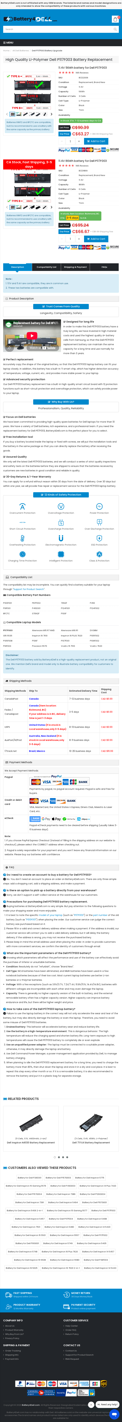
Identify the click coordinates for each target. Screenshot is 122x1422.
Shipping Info (12, 1354)
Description (17, 267)
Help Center (71, 1325)
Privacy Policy (12, 1338)
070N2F (35, 613)
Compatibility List (46, 267)
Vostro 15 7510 (68, 646)
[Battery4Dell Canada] (31, 19)
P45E (92, 603)
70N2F (64, 603)
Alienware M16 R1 (69, 630)
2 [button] (59, 1157)
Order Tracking (13, 1350)
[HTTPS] (86, 1392)
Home (6, 50)
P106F (34, 640)
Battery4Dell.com (31, 1405)
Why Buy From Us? (14, 1334)
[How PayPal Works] (66, 1392)
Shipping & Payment (75, 267)
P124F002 (94, 608)
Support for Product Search (29, 589)
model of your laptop (50, 915)
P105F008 (7, 640)
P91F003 (7, 646)
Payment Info (12, 1359)
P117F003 (78, 915)
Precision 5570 (39, 646)
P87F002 (36, 603)
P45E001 (36, 608)
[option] (29, 92)
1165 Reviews (82, 72)
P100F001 (7, 603)
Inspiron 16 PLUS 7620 (71, 635)
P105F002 (94, 635)
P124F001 (65, 608)
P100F (63, 613)
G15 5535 (7, 635)
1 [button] (55, 1157)
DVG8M (93, 630)
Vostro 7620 (96, 646)
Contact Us (71, 1350)
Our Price (64, 133)
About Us (9, 1325)
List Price (64, 127)
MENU (9, 42)
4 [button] (67, 1157)
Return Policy (72, 1334)
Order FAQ (70, 1330)
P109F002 (94, 640)
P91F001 (6, 608)
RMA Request (72, 1359)
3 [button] (63, 1157)
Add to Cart (98, 141)
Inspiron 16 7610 (39, 635)
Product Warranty (14, 1330)
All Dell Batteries (21, 50)
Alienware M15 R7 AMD (43, 630)
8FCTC (6, 613)
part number (100, 915)
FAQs (104, 267)
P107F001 (65, 640)
